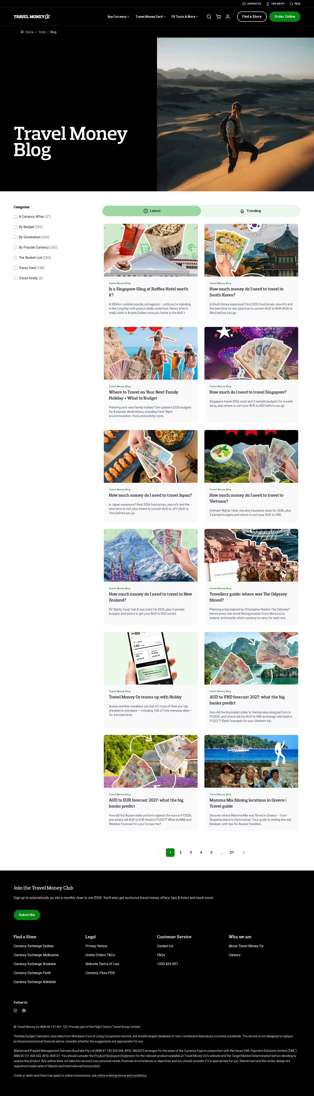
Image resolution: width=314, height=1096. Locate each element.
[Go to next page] (243, 852)
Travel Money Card (149, 16)
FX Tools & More (183, 16)
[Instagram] (15, 1010)
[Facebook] (24, 1010)
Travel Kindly (31, 278)
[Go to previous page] (158, 852)
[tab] (152, 211)
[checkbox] (15, 216)
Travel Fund (32, 268)
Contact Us (254, 4)
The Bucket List (35, 258)
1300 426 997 (278, 4)
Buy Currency (117, 16)
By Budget (31, 227)
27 (232, 852)
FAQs (297, 4)
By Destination (34, 237)
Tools (42, 32)
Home (30, 32)
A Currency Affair (35, 217)
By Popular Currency (38, 247)
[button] (252, 17)
